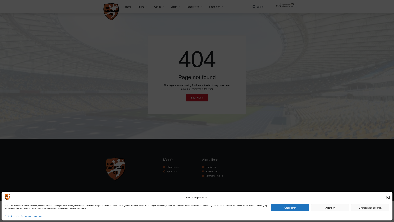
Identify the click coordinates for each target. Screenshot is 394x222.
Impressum (37, 216)
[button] (387, 197)
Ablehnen (330, 207)
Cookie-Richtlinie (12, 216)
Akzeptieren (290, 207)
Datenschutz (26, 216)
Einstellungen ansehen (370, 207)
